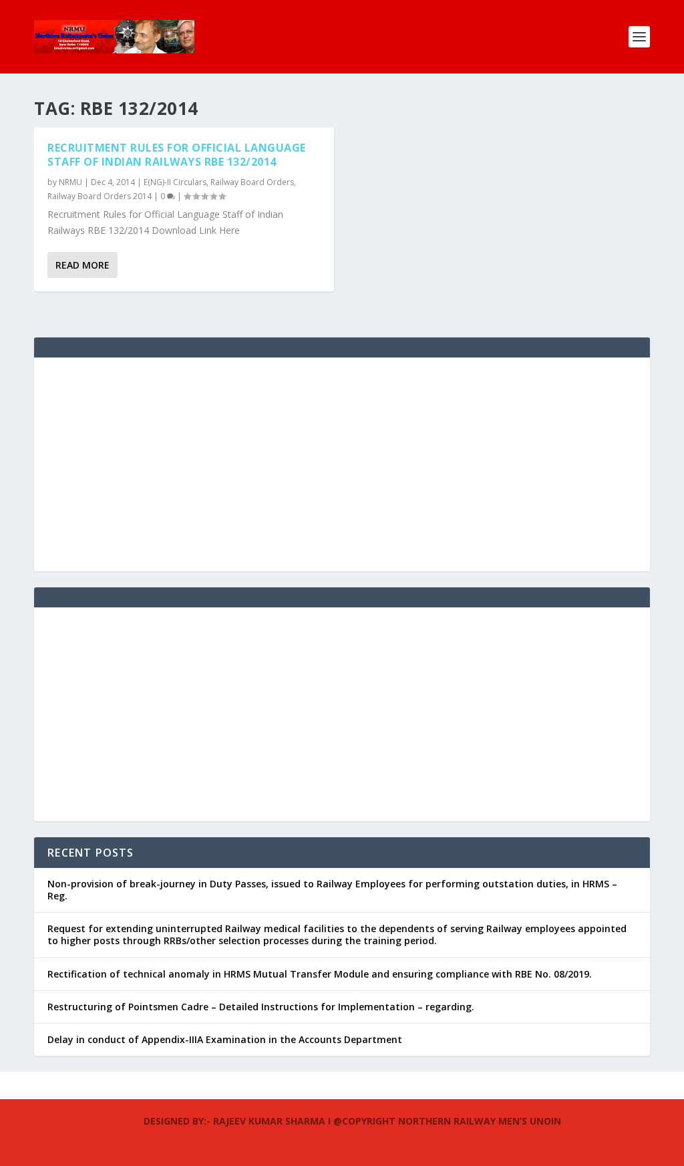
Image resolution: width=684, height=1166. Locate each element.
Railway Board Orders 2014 (99, 196)
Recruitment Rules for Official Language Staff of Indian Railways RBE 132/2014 (176, 154)
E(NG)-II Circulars (175, 182)
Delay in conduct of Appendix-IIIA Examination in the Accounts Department (224, 1039)
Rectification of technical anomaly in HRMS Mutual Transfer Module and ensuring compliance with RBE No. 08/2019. (319, 974)
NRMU (70, 182)
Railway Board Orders (252, 182)
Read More (82, 265)
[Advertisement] (342, 464)
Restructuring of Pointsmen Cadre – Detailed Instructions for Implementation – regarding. (260, 1006)
